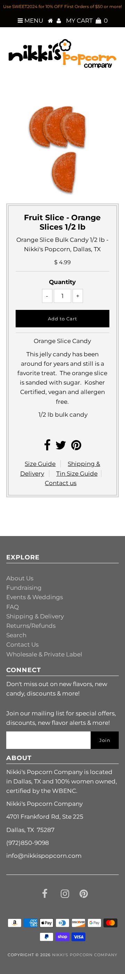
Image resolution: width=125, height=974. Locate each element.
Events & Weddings (34, 597)
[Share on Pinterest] (76, 447)
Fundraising (24, 587)
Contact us (60, 482)
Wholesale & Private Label (44, 654)
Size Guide (40, 463)
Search (16, 635)
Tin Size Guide (77, 473)
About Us (19, 578)
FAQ (12, 606)
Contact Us (22, 644)
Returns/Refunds (31, 625)
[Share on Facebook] (47, 447)
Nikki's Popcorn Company (84, 954)
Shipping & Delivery (35, 616)
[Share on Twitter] (60, 447)
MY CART (87, 20)
